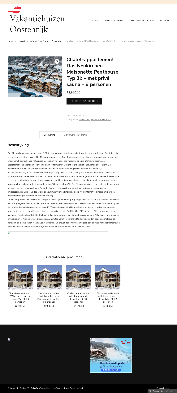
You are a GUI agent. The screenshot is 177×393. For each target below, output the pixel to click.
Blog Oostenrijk (114, 20)
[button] (56, 61)
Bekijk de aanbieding (84, 101)
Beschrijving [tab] (49, 134)
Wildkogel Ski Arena (101, 119)
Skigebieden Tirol (141, 20)
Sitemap (164, 20)
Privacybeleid (76, 388)
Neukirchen (84, 119)
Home (95, 20)
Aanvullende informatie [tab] (75, 134)
